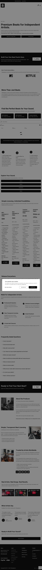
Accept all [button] (33, 287)
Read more (24, 284)
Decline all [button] (23, 287)
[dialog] (21, 285)
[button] (8, 287)
